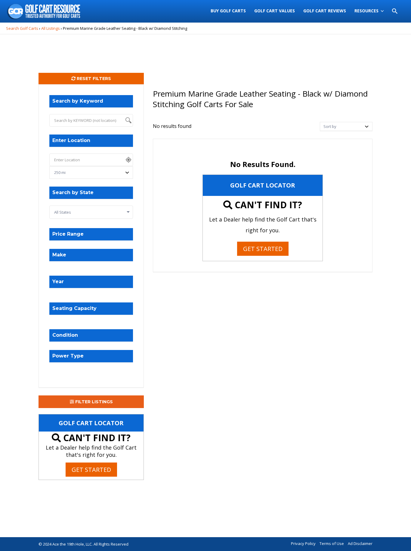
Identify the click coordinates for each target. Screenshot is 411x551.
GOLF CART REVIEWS (324, 11)
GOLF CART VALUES (274, 11)
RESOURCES (366, 11)
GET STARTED (91, 470)
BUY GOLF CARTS (228, 11)
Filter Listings (93, 401)
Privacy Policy (303, 543)
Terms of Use (332, 543)
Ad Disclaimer (360, 543)
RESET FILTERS (93, 78)
